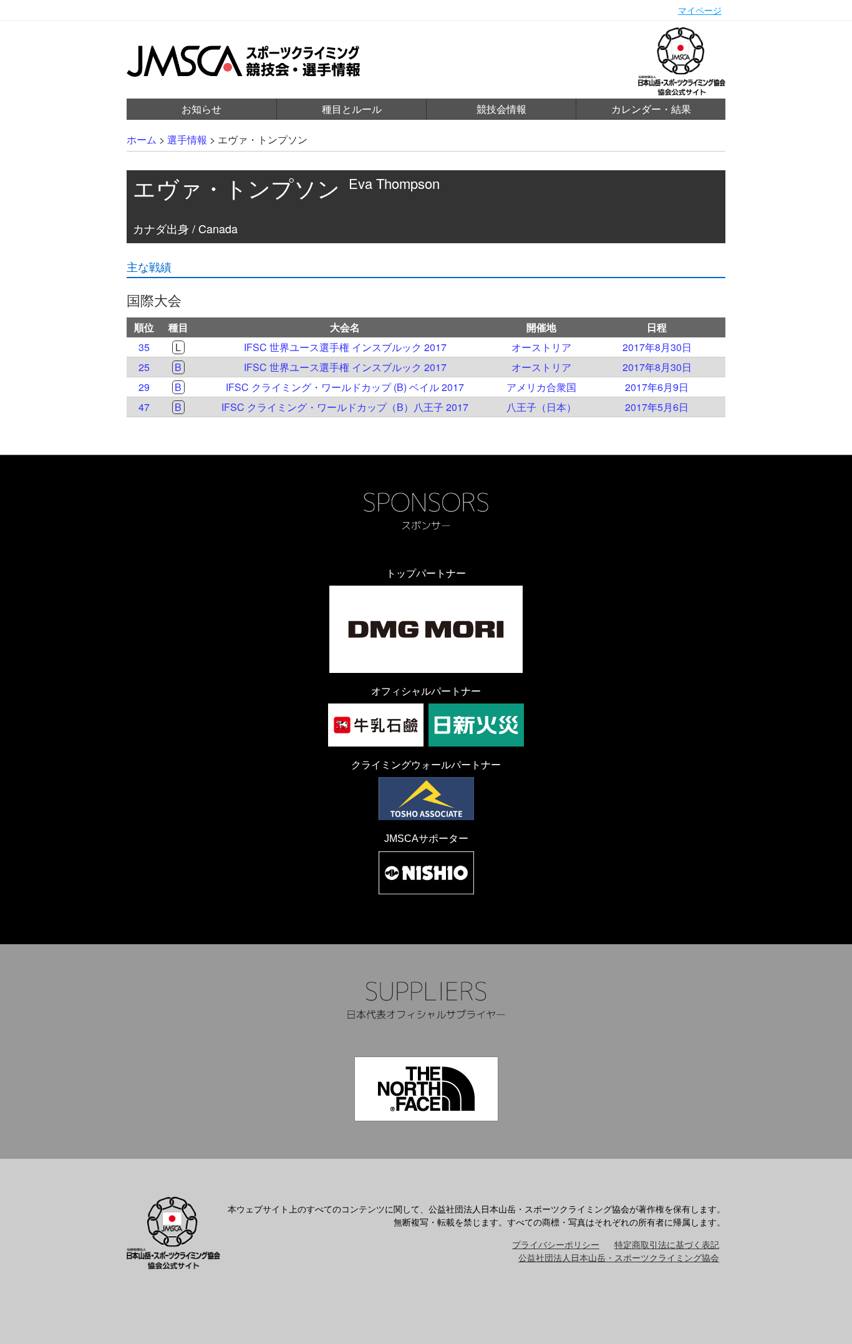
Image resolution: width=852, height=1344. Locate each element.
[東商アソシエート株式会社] (426, 798)
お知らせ (201, 109)
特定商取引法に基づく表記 (666, 1244)
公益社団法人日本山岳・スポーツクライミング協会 (618, 1257)
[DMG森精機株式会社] (426, 629)
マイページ (700, 10)
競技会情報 (501, 109)
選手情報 (187, 139)
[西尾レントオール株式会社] (426, 872)
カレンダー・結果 (651, 109)
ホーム (142, 139)
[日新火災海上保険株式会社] (476, 725)
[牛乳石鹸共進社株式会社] (376, 725)
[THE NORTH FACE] (426, 1088)
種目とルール (352, 109)
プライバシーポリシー (555, 1244)
